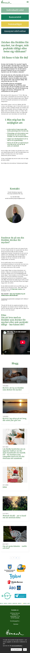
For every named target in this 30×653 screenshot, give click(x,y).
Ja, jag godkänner (16, 649)
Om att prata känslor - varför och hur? (15, 547)
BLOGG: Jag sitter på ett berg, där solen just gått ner (15, 419)
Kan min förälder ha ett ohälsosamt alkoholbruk (13, 294)
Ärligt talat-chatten (17, 289)
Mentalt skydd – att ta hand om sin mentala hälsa (14, 517)
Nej (25, 649)
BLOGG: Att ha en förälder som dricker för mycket (13, 389)
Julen (5, 487)
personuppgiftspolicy (17, 645)
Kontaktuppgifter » (15, 621)
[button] (27, 2)
